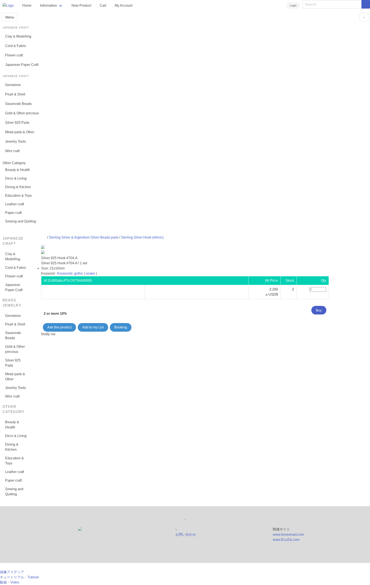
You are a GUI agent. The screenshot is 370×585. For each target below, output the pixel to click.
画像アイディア (12, 572)
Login (293, 5)
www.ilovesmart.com (288, 534)
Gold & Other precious (22, 113)
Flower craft (14, 55)
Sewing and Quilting (20, 221)
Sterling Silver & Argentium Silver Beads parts (83, 237)
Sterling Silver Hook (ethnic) (142, 237)
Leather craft (14, 204)
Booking (120, 327)
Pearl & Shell (15, 94)
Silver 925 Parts (17, 122)
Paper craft (13, 213)
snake (90, 273)
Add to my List (93, 327)
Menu (9, 17)
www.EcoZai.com (286, 539)
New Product (81, 5)
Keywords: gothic (70, 273)
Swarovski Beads (18, 104)
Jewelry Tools (15, 141)
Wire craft (12, 151)
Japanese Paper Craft (21, 65)
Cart (103, 5)
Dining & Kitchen (18, 187)
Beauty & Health (17, 170)
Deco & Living (16, 178)
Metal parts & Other (19, 132)
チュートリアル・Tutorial (19, 577)
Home (26, 5)
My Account (123, 5)
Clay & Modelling (18, 36)
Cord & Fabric (15, 46)
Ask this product (59, 327)
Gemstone (13, 85)
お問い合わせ (185, 534)
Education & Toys (18, 195)
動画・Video (9, 582)
